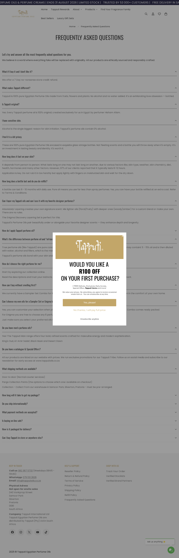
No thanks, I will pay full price (89, 310)
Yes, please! (89, 302)
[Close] (123, 235)
